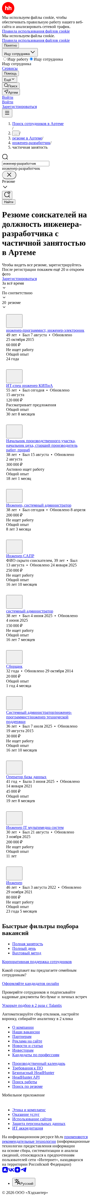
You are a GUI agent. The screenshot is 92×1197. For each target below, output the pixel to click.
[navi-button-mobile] (7, 113)
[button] (7, 97)
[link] (10, 85)
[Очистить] (9, 175)
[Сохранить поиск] (7, 195)
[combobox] (25, 163)
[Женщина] (14, 657)
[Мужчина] (14, 321)
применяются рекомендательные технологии (45, 1139)
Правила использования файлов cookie (36, 40)
